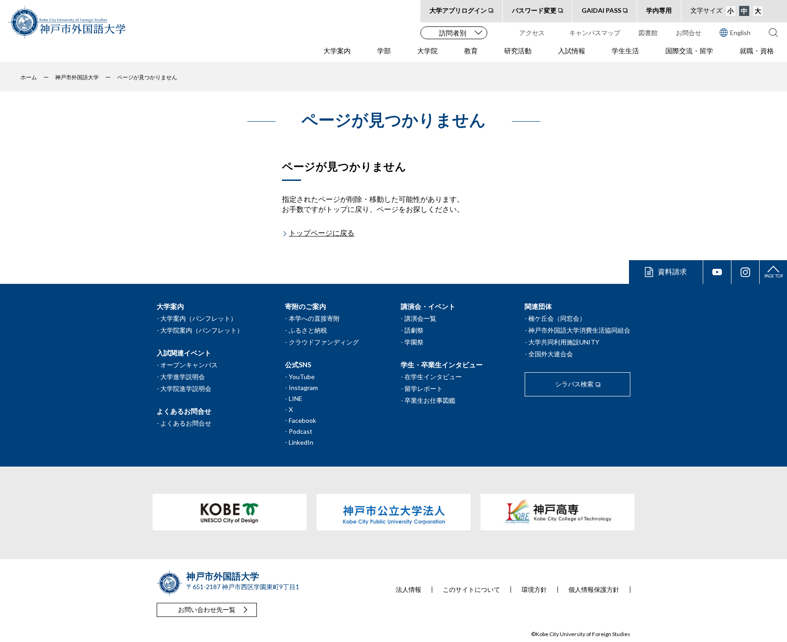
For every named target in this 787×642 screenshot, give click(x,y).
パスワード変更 (534, 10)
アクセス (532, 32)
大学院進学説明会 (185, 388)
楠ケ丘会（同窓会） (557, 318)
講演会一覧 (420, 318)
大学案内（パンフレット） (198, 318)
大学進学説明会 (182, 376)
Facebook (302, 420)
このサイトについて (471, 589)
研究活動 (517, 50)
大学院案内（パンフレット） (201, 330)
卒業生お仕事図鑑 (429, 400)
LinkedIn (301, 442)
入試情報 (571, 50)
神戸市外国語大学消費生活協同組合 (579, 330)
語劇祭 (414, 330)
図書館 (648, 32)
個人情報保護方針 (593, 589)
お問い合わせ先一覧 (206, 609)
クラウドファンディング (324, 342)
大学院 (427, 50)
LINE (295, 398)
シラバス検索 (574, 384)
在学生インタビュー (433, 376)
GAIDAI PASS (601, 10)
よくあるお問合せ (185, 423)
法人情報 (408, 589)
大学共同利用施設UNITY (563, 342)
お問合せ (688, 32)
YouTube (302, 376)
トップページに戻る (321, 232)
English (740, 32)
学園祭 (414, 342)
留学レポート (423, 388)
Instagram (303, 387)
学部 (384, 50)
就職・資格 (757, 50)
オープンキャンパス (189, 365)
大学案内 (337, 50)
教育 (471, 50)
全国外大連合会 (550, 354)
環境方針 (534, 589)
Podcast (300, 431)
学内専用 (659, 10)
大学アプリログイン (458, 10)
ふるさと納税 (308, 330)
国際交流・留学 (689, 50)
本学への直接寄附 (314, 318)
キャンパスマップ (594, 32)
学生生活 (625, 50)
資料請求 (672, 271)
